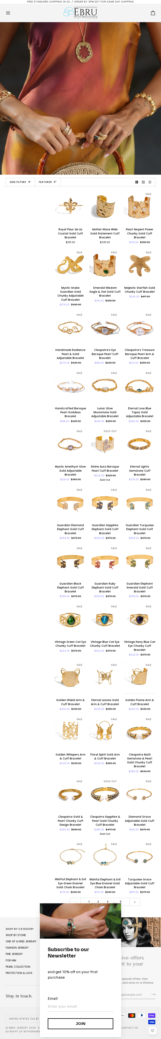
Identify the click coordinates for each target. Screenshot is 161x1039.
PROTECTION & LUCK (19, 973)
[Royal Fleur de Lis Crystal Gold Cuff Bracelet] (70, 207)
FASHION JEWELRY (17, 948)
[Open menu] (11, 13)
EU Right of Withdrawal (24, 1031)
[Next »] (134, 902)
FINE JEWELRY (14, 954)
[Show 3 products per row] (143, 182)
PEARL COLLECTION (18, 967)
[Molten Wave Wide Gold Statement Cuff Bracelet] (105, 207)
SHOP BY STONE (16, 935)
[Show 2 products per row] (137, 182)
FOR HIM (11, 960)
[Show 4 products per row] (151, 182)
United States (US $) (24, 1018)
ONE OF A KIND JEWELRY (21, 941)
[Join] (152, 994)
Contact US (129, 1027)
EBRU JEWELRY (18, 1027)
